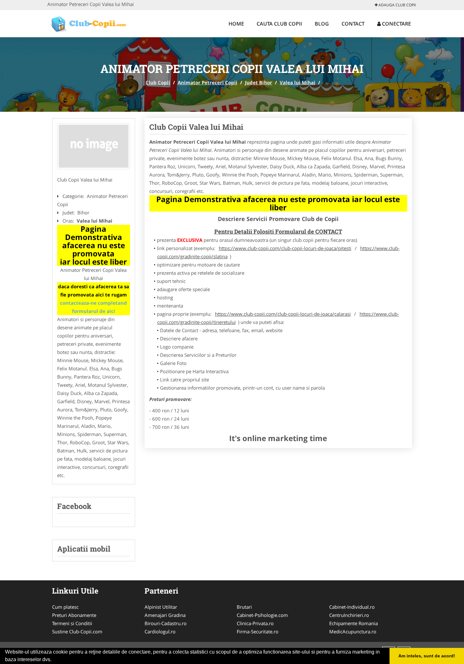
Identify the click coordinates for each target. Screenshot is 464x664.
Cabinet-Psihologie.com (262, 615)
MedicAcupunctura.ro (352, 631)
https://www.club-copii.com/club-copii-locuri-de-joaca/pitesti (285, 248)
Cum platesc (65, 607)
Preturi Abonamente (74, 615)
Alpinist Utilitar (161, 607)
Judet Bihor (258, 82)
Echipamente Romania (353, 623)
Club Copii (158, 82)
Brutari (244, 607)
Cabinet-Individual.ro (352, 607)
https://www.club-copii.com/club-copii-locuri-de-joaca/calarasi (283, 314)
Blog (322, 23)
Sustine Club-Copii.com (77, 631)
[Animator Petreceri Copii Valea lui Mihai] (93, 146)
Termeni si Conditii (72, 623)
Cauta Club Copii (279, 23)
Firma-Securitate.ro (257, 631)
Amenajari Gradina (165, 615)
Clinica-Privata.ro (255, 623)
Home (236, 23)
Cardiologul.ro (160, 631)
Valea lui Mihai (297, 82)
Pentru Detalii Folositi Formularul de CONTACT (278, 231)
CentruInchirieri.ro (349, 615)
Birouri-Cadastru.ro (166, 623)
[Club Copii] (88, 23)
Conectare (396, 23)
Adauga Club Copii (397, 5)
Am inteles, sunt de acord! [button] (426, 655)
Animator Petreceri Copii (207, 82)
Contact (353, 23)
